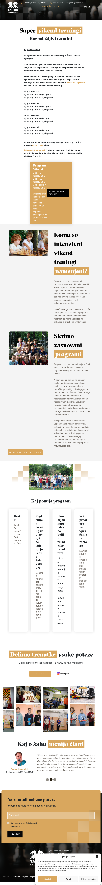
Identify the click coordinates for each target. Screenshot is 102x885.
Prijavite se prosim (76, 82)
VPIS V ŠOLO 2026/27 (52, 7)
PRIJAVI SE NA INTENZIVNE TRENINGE (25, 452)
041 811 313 (37, 145)
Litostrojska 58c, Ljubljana (35, 3)
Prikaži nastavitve (88, 879)
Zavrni (68, 879)
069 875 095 (58, 3)
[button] (97, 856)
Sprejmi (47, 879)
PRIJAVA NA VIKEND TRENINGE (56, 193)
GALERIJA (40, 674)
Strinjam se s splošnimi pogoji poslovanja (23, 824)
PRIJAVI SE (15, 834)
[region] (51, 711)
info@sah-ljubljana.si (74, 3)
